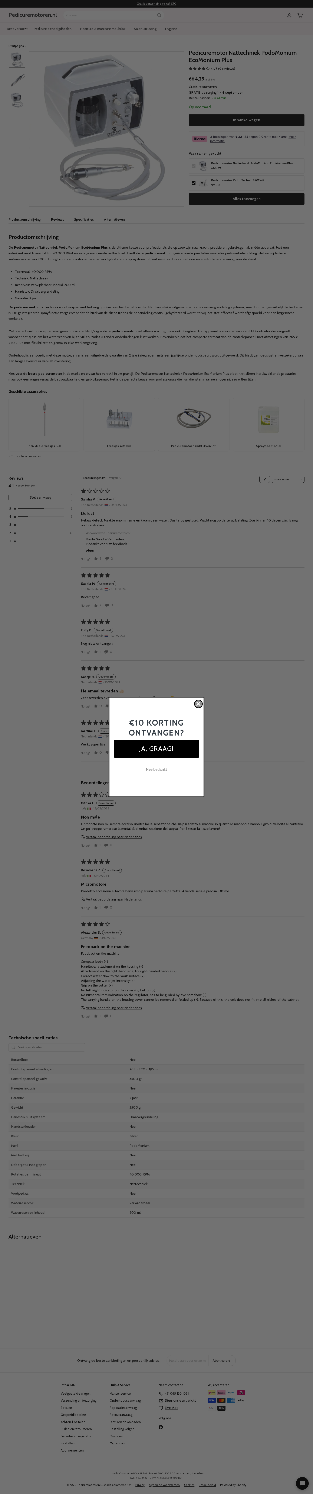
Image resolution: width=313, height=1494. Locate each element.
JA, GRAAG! (156, 749)
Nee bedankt (156, 769)
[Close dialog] (198, 704)
